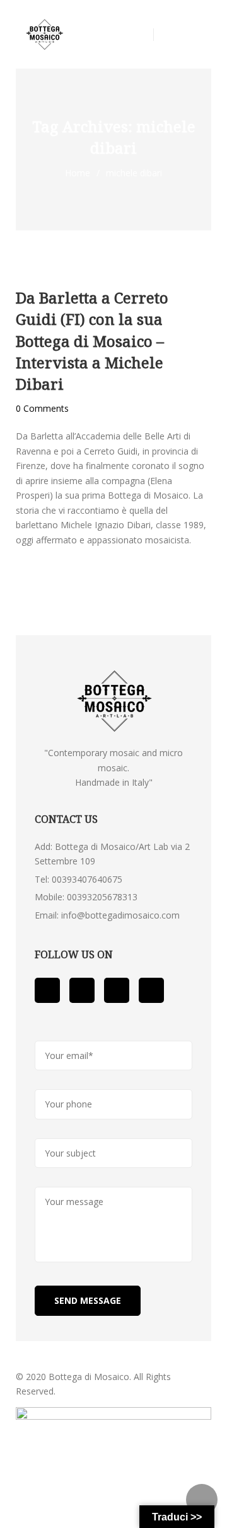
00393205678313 (102, 897)
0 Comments (42, 408)
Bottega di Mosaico (89, 1377)
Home (77, 173)
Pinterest (116, 990)
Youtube (82, 990)
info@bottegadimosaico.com (120, 915)
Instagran (151, 990)
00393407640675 (87, 879)
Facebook (47, 990)
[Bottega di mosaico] (44, 34)
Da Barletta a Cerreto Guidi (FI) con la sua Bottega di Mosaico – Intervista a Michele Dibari (92, 340)
